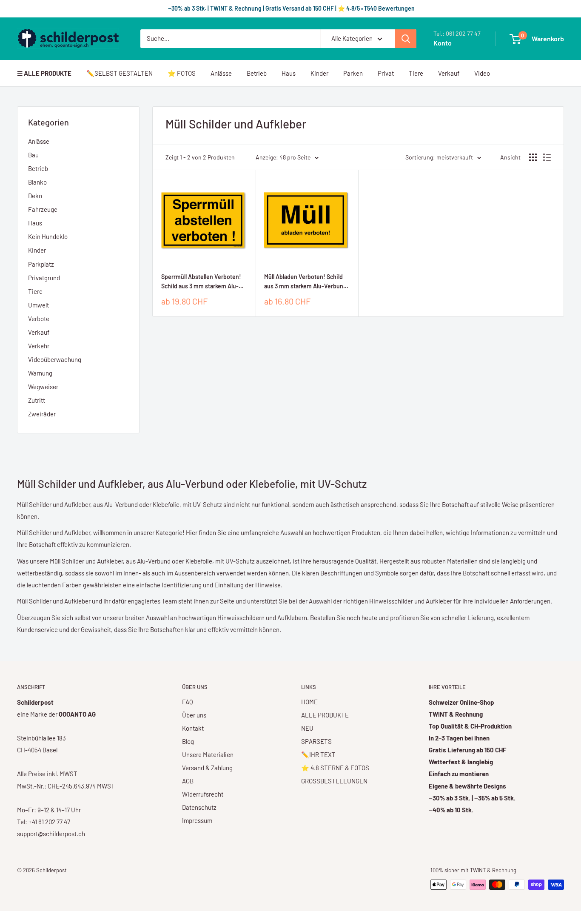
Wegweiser (43, 386)
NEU (307, 728)
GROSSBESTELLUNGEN (334, 781)
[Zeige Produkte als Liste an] (547, 157)
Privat (386, 73)
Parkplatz (41, 264)
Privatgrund (44, 278)
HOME (309, 702)
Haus (289, 73)
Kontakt (193, 728)
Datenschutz (199, 807)
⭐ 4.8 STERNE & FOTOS (335, 768)
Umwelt (38, 305)
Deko (35, 195)
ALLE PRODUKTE (325, 715)
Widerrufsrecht (202, 794)
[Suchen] (405, 38)
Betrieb (257, 73)
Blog (188, 741)
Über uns (194, 715)
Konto (442, 43)
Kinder (319, 73)
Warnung (40, 373)
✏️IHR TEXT (318, 754)
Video (482, 73)
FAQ (187, 702)
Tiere (416, 73)
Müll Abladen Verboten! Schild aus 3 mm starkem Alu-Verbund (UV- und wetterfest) (305, 281)
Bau (33, 155)
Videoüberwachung (54, 359)
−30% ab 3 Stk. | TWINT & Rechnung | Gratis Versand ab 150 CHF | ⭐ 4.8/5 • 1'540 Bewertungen (291, 8)
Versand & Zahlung (207, 768)
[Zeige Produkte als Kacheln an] (533, 157)
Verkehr (38, 346)
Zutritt (36, 400)
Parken (353, 73)
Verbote (38, 318)
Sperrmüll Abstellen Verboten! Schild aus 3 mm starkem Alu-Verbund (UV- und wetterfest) (201, 281)
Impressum (197, 820)
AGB (188, 781)
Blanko (37, 182)
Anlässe (221, 73)
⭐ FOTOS (182, 73)
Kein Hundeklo (48, 236)
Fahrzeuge (42, 209)
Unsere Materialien (208, 754)
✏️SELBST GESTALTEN (119, 73)
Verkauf (448, 73)
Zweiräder (42, 414)
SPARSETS (316, 741)
